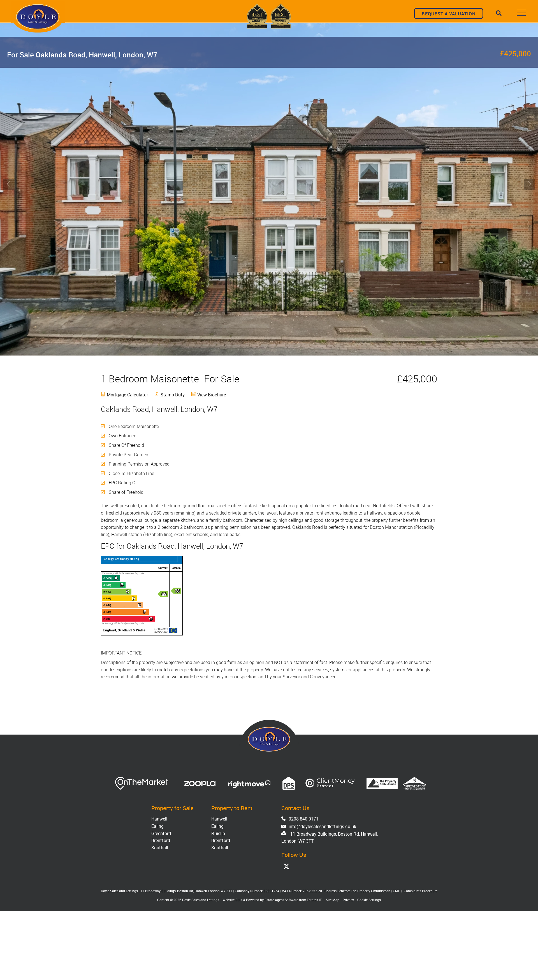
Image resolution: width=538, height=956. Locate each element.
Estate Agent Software (281, 899)
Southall (159, 848)
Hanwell (159, 819)
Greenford (161, 833)
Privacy (348, 899)
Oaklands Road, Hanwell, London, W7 (82, 55)
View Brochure (211, 395)
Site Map (332, 899)
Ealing (157, 826)
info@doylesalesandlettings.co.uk (322, 826)
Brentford (160, 840)
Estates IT (314, 899)
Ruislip (218, 833)
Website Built (232, 899)
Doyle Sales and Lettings (200, 899)
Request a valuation (449, 14)
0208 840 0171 (304, 819)
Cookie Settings (369, 899)
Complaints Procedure (420, 891)
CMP (396, 891)
